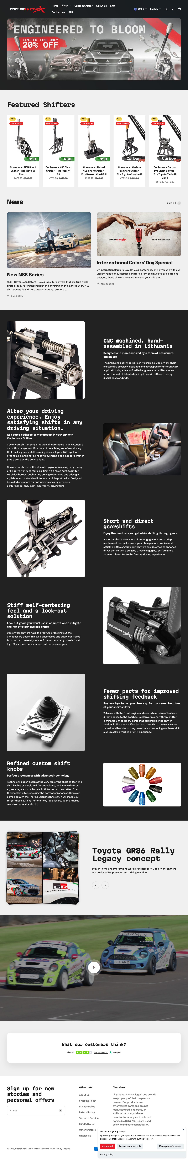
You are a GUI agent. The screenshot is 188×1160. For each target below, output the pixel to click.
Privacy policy (107, 1155)
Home (55, 6)
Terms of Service (89, 1118)
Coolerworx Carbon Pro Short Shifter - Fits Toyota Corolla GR (129, 171)
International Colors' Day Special (134, 263)
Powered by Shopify (60, 1149)
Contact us (58, 12)
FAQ (112, 6)
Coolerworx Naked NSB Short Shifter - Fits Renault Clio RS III (93, 171)
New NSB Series (25, 275)
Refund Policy (87, 1112)
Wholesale (85, 1136)
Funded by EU (87, 1124)
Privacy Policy (87, 1107)
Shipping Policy (87, 1101)
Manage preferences (170, 1146)
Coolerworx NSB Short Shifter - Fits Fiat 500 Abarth (23, 171)
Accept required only (130, 1146)
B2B (70, 12)
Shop (65, 5)
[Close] (183, 1129)
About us (101, 6)
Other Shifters (87, 1130)
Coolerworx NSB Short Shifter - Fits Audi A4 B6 (59, 171)
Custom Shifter (83, 6)
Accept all (107, 1146)
